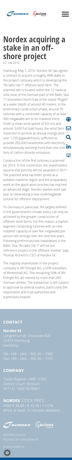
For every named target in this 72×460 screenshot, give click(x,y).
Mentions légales (14, 434)
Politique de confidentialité (20, 439)
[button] (7, 453)
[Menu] (65, 14)
